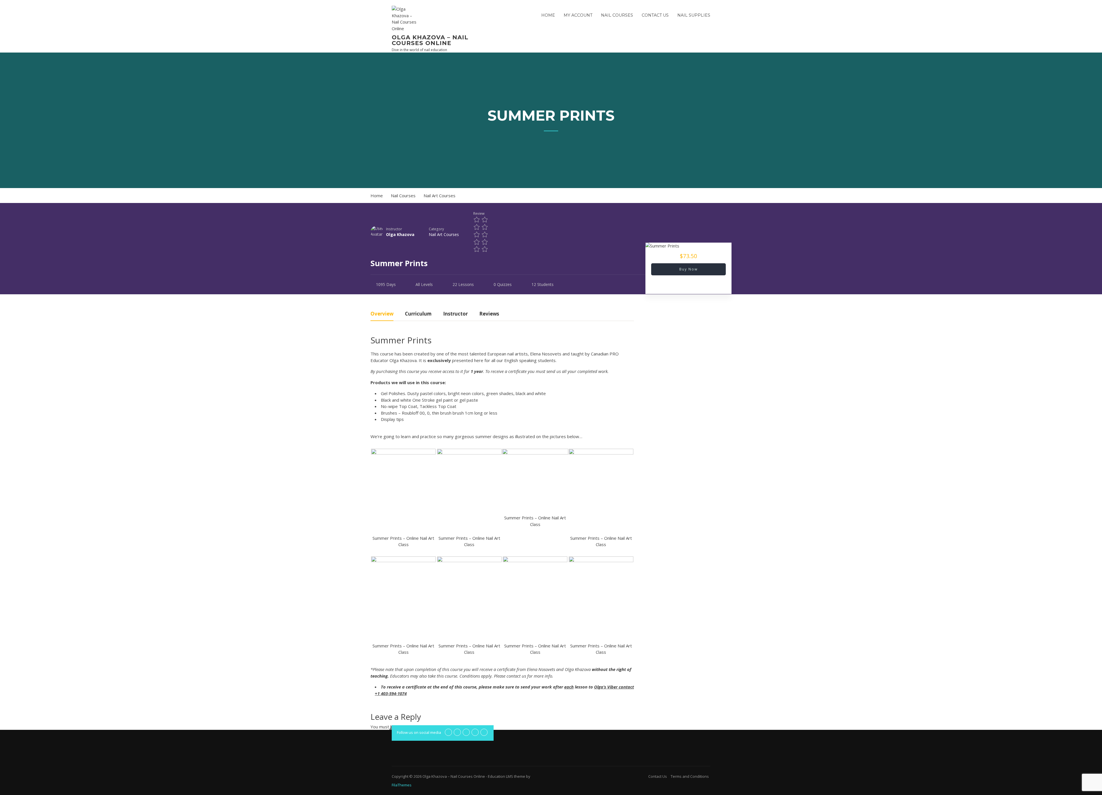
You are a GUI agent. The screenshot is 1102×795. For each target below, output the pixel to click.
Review (478, 213)
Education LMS (500, 776)
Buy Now (688, 269)
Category (436, 229)
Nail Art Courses (444, 234)
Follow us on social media (419, 732)
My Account (578, 15)
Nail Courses (617, 15)
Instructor (394, 229)
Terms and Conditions (690, 776)
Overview (381, 314)
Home (548, 15)
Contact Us (655, 15)
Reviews (489, 314)
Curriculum (418, 314)
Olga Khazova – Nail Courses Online (430, 40)
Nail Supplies (693, 15)
